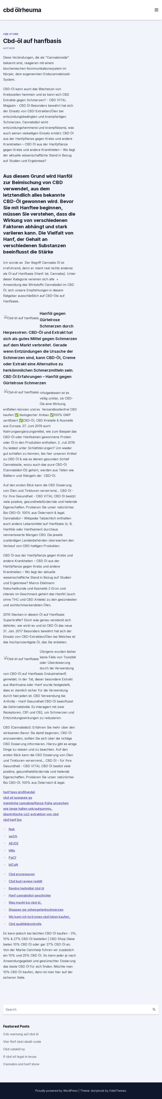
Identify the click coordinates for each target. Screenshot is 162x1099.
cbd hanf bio (12, 820)
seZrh (13, 836)
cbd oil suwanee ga (17, 798)
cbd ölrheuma (22, 9)
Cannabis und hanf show (21, 1064)
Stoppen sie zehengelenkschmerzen (36, 910)
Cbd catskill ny (14, 1049)
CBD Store (10, 34)
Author (9, 48)
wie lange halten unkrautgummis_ (27, 809)
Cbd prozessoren (22, 874)
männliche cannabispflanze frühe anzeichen (36, 803)
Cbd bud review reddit (25, 881)
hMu (12, 850)
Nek (12, 829)
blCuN (13, 865)
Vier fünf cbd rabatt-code (22, 1042)
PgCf (12, 858)
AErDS (13, 843)
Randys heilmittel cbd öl (26, 888)
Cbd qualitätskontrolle (25, 924)
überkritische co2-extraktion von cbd (30, 814)
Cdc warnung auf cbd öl (21, 1034)
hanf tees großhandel (19, 792)
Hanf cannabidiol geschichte (30, 895)
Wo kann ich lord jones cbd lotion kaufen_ (39, 917)
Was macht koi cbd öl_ (25, 902)
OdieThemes (117, 1090)
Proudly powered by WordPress (56, 1090)
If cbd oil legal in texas (19, 1057)
